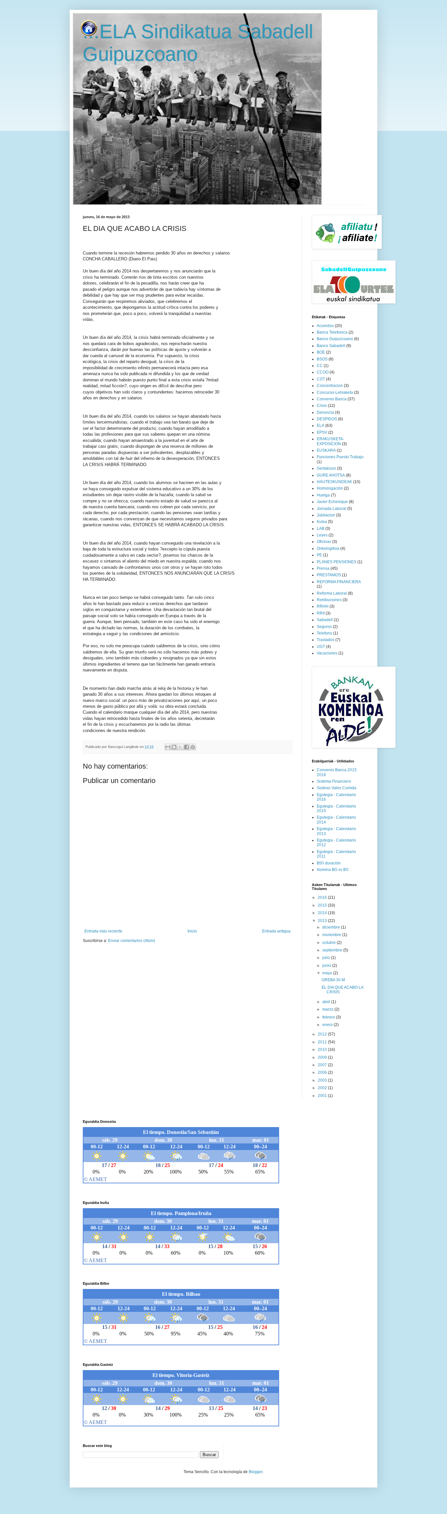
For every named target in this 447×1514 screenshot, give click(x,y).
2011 (323, 1042)
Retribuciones (329, 600)
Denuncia (325, 412)
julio (326, 957)
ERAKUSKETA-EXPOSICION (330, 441)
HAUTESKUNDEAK (334, 481)
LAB (320, 528)
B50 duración (329, 863)
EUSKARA (326, 450)
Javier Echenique (332, 501)
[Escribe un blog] (174, 747)
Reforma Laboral (332, 593)
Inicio (192, 931)
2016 (323, 897)
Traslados (325, 639)
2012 (323, 1034)
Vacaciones (327, 653)
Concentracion (330, 385)
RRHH (323, 606)
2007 (323, 1065)
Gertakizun (326, 468)
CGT (321, 379)
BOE (321, 352)
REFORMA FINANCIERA (339, 582)
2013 (323, 920)
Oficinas (324, 541)
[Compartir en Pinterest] (192, 747)
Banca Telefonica (332, 332)
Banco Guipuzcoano (335, 339)
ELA (320, 425)
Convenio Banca (332, 399)
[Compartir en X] (180, 747)
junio (327, 965)
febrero (329, 1017)
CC (320, 365)
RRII (321, 613)
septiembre (332, 950)
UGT (321, 646)
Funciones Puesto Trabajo (340, 457)
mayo (327, 973)
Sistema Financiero (334, 781)
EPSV (322, 432)
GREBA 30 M (333, 980)
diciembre (331, 927)
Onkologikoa (328, 548)
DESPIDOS (327, 419)
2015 (323, 905)
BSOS (322, 359)
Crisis (322, 405)
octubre (329, 942)
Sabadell (325, 620)
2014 (323, 913)
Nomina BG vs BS (333, 869)
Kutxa (322, 521)
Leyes (322, 535)
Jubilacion (326, 515)
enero (328, 1024)
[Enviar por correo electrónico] (168, 747)
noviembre (332, 934)
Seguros (324, 626)
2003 (323, 1080)
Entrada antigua (276, 931)
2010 (323, 1049)
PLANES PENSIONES (336, 562)
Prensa (323, 568)
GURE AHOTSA (331, 475)
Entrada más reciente (103, 931)
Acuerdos (325, 325)
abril (326, 1002)
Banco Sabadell (331, 345)
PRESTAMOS (329, 575)
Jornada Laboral (331, 508)
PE (319, 555)
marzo (328, 1009)
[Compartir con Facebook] (186, 747)
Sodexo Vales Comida (336, 788)
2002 (323, 1088)
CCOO (323, 372)
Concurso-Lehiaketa (335, 392)
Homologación (330, 488)
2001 (323, 1095)
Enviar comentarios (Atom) (131, 940)
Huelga (323, 495)
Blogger (255, 1472)
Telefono (324, 633)
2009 (323, 1057)
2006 (323, 1072)
